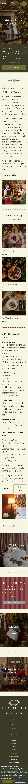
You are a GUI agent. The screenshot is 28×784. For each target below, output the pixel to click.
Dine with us (14, 679)
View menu (4, 254)
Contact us (14, 740)
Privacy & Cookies (14, 722)
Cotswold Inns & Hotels (14, 756)
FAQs (14, 746)
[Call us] (22, 713)
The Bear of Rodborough (14, 762)
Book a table (10, 175)
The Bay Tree (14, 759)
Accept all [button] (7, 781)
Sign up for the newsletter (14, 602)
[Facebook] (6, 713)
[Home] (14, 704)
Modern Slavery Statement (14, 725)
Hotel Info (19, 488)
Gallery (14, 737)
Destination (14, 46)
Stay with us (14, 732)
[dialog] (14, 774)
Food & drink (14, 735)
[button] (14, 778)
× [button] (26, 765)
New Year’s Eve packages (13, 164)
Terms (14, 719)
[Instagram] (11, 713)
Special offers (14, 743)
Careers (14, 749)
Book (14, 67)
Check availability (14, 555)
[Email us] (16, 713)
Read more (22, 777)
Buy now (14, 633)
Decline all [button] (20, 781)
